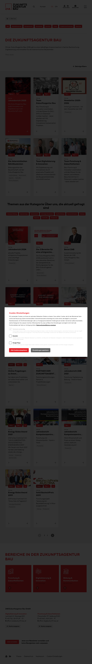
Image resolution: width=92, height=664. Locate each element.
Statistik (15, 336)
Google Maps (16, 343)
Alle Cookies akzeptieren (19, 350)
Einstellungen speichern (41, 350)
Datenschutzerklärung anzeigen (46, 325)
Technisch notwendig (19, 329)
